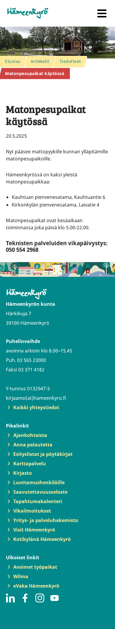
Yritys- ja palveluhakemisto (45, 520)
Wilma (20, 576)
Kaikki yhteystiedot (36, 407)
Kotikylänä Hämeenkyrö (42, 539)
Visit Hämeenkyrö (34, 529)
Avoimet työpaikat (35, 567)
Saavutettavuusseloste (40, 492)
